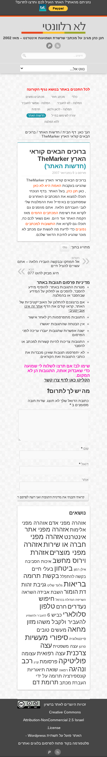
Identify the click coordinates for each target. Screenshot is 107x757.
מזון (31, 621)
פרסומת (48, 661)
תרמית (36, 109)
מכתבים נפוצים (35, 96)
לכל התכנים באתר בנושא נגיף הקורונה (58, 89)
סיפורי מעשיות (46, 637)
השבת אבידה (50, 592)
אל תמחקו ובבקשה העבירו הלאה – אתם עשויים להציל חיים (48, 262)
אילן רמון (80, 569)
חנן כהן (72, 191)
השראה (29, 592)
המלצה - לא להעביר (69, 103)
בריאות (75, 583)
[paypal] (49, 46)
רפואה (63, 670)
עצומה (29, 653)
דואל (85, 464)
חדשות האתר (36, 115)
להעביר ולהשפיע (36, 615)
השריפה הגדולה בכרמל (71, 600)
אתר (85, 480)
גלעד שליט (55, 585)
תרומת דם (45, 682)
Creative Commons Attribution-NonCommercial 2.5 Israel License (53, 720)
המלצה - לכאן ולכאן (59, 109)
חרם (61, 606)
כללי (74, 96)
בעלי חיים (42, 569)
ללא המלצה (51, 121)
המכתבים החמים (44, 213)
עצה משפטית (65, 646)
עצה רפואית (51, 653)
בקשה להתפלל (73, 576)
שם (86, 448)
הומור (71, 591)
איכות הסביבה (38, 561)
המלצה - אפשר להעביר (36, 103)
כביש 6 (54, 615)
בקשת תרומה (41, 575)
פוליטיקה (72, 661)
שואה (52, 669)
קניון (36, 662)
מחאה (77, 629)
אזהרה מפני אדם (67, 523)
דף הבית (69, 132)
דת (82, 592)
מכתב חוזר (58, 96)
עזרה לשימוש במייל (63, 115)
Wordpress (37, 735)
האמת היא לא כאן (47, 185)
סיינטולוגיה (77, 639)
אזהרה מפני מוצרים (55, 548)
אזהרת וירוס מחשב (58, 556)
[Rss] (58, 46)
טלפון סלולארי (62, 610)
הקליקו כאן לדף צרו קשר (67, 380)
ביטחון (63, 568)
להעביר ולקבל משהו (61, 622)
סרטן (82, 647)
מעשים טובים (51, 630)
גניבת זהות (33, 585)
